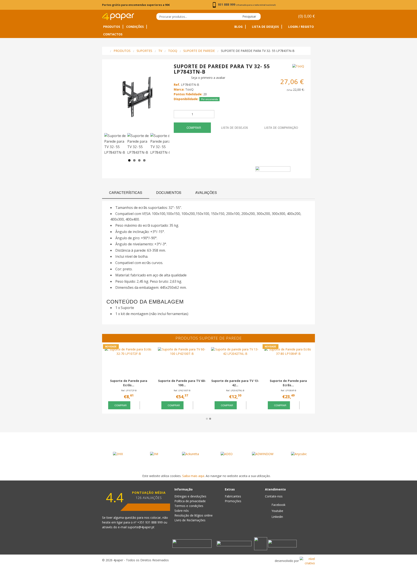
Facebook (278, 505)
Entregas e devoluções (190, 496)
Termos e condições (188, 506)
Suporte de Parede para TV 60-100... (182, 383)
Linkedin (277, 517)
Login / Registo (300, 27)
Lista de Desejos (265, 27)
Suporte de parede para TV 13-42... (235, 383)
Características (125, 192)
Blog (238, 27)
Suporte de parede (199, 51)
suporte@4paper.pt (140, 527)
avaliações (206, 192)
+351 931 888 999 (150, 522)
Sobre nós (181, 511)
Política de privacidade (190, 501)
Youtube (277, 511)
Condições (135, 27)
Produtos (111, 27)
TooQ (172, 51)
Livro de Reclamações (189, 520)
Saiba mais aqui (193, 476)
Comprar (193, 127)
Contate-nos (274, 496)
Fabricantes (233, 496)
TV (160, 51)
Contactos (112, 34)
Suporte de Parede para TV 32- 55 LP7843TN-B (258, 51)
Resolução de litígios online (193, 515)
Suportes (144, 51)
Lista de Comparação (280, 127)
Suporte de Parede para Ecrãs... (128, 383)
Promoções (233, 501)
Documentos (168, 192)
